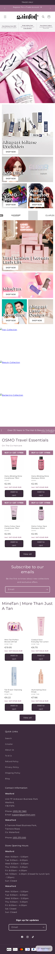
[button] (5, 17)
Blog (7, 778)
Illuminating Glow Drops (38, 691)
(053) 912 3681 (19, 811)
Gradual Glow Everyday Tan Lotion (39, 641)
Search (8, 738)
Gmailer (9, 744)
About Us (9, 750)
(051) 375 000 (19, 837)
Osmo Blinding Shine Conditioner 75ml (13, 477)
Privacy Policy (12, 767)
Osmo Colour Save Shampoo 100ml (39, 527)
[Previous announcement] (5, 8)
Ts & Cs (8, 756)
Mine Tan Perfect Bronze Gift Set (11, 641)
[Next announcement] (50, 8)
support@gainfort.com (23, 814)
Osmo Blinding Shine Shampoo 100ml (40, 477)
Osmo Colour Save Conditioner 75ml (12, 527)
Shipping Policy (12, 773)
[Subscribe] (47, 589)
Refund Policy (12, 761)
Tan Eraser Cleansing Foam (13, 691)
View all (27, 554)
